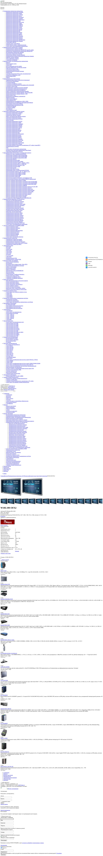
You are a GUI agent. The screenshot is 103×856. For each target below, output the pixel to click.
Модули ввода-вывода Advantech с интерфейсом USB (19, 177)
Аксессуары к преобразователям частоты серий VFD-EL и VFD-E (22, 359)
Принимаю (3, 854)
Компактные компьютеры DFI (13, 21)
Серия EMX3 (9, 295)
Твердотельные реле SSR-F (12, 333)
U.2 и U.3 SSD (9, 255)
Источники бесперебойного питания (15, 265)
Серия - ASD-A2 (10, 314)
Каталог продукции (8, 413)
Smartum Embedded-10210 (7, 599)
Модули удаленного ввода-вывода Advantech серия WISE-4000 (21, 184)
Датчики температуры (11, 371)
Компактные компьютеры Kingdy (14, 32)
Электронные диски (8, 245)
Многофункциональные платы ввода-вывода (17, 280)
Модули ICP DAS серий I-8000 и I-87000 (16, 172)
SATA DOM (9, 251)
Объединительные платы (12, 68)
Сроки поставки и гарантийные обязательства (17, 401)
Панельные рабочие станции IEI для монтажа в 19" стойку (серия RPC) (23, 145)
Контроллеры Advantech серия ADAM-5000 (16, 156)
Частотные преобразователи (10, 343)
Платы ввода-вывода (8, 279)
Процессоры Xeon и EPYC (12, 275)
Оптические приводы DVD (12, 70)
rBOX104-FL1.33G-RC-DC (7, 766)
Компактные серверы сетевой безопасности (16, 378)
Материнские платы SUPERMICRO (14, 270)
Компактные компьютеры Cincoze (14, 28)
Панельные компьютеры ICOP (13, 131)
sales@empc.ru (11, 387)
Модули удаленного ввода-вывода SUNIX (16, 196)
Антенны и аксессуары (11, 86)
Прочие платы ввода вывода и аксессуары (16, 289)
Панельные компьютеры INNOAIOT (15, 134)
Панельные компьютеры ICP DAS (14, 118)
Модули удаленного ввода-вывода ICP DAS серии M (18, 187)
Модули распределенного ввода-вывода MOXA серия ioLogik (21, 179)
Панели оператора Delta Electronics (14, 230)
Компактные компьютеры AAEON (14, 14)
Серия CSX (9, 293)
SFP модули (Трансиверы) (12, 81)
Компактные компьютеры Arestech (14, 18)
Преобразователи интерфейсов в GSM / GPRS (17, 101)
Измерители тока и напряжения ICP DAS (16, 154)
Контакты (8, 396)
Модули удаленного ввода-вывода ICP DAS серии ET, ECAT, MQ (22, 186)
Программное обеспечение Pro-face (14, 305)
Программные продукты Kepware (14, 308)
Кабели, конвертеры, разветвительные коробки (17, 91)
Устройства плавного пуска (10, 290)
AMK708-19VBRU (5, 666)
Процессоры (9, 72)
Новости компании (10, 408)
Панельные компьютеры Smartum (14, 53)
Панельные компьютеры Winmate (14, 144)
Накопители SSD (10, 273)
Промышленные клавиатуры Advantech (15, 241)
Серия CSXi (9, 294)
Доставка (8, 399)
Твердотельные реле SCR (12, 327)
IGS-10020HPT (4, 695)
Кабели (8, 77)
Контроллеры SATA (11, 76)
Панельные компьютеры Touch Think (15, 142)
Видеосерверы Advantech (12, 339)
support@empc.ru (12, 388)
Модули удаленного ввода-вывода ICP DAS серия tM (19, 192)
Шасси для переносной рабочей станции (16, 116)
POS (7, 147)
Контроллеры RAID (11, 268)
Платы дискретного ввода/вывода (14, 284)
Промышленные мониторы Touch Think (15, 204)
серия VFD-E (9, 358)
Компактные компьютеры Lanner (14, 33)
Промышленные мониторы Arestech (14, 215)
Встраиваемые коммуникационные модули (16, 88)
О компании (6, 393)
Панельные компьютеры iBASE (13, 130)
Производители (7, 466)
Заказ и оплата (9, 398)
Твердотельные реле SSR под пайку (14, 332)
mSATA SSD (9, 249)
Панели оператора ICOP (12, 235)
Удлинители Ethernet (11, 106)
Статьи (8, 409)
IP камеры (8, 342)
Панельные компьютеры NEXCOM (14, 140)
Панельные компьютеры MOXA (14, 137)
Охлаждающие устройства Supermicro (15, 274)
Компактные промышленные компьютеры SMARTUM (19, 51)
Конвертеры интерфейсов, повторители (15, 96)
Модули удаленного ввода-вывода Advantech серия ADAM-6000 (21, 182)
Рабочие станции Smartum (12, 57)
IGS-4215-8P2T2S (5, 751)
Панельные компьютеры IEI (13, 132)
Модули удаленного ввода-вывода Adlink (16, 180)
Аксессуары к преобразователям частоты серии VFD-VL (19, 364)
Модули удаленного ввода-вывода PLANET (16, 195)
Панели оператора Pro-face (12, 233)
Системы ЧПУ (9, 356)
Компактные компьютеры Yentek (14, 13)
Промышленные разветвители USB (14, 105)
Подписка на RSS (10, 412)
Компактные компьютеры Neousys (14, 37)
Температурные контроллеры (13, 373)
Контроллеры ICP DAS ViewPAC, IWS (15, 165)
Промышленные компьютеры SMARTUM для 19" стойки (20, 50)
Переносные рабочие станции (13, 115)
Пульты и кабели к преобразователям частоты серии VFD (20, 368)
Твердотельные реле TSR (12, 335)
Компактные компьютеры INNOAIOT (15, 19)
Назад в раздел (4, 525)
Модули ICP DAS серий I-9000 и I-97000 (16, 174)
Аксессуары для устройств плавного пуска (16, 292)
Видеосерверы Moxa (11, 340)
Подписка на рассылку (11, 411)
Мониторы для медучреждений (13, 211)
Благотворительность (11, 402)
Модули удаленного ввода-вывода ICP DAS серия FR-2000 (20, 190)
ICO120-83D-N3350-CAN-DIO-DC (9, 653)
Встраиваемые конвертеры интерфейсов (16, 90)
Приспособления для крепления (14, 367)
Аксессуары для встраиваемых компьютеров (17, 46)
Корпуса (8, 62)
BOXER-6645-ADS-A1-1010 (7, 639)
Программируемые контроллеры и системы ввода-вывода (17, 152)
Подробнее (59, 853)
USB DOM (8, 256)
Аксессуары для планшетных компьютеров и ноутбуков (19, 302)
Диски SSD (9, 65)
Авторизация (4, 845)
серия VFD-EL (9, 349)
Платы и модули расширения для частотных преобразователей (21, 366)
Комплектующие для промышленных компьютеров (15, 61)
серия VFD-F (9, 350)
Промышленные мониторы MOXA (14, 219)
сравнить (8, 517)
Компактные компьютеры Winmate (14, 41)
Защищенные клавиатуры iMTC (14, 244)
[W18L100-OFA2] (32, 497)
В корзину (3, 516)
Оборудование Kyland (11, 110)
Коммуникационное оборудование (11, 78)
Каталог (6, 476)
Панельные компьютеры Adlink (13, 122)
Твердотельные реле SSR (12, 330)
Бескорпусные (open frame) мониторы (15, 209)
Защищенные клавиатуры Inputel (14, 239)
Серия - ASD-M (10, 318)
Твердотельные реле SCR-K (12, 329)
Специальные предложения (10, 777)
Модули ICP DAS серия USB (13, 176)
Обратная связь (7, 468)
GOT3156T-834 (4, 680)
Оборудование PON (11, 100)
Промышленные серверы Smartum (14, 48)
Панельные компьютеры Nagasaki (14, 139)
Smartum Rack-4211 (5, 613)
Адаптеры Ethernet (10, 82)
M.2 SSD (8, 248)
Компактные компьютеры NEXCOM (15, 22)
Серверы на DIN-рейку (11, 379)
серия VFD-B (9, 345)
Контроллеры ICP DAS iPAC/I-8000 (14, 161)
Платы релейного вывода (12, 285)
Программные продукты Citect (13, 307)
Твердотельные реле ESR (12, 323)
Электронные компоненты (9, 374)
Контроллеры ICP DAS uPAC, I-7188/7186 (16, 164)
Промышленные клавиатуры (10, 238)
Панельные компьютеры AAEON (14, 121)
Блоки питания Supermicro (12, 261)
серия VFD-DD (9, 347)
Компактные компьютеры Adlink (14, 23)
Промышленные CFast (11, 258)
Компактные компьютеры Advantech (15, 17)
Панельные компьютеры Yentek (13, 113)
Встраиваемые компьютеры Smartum (15, 52)
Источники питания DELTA (13, 344)
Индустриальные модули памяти (14, 66)
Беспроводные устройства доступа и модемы (17, 87)
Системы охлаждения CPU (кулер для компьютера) (18, 73)
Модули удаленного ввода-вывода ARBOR (16, 185)
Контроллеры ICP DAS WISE (13, 166)
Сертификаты (9, 403)
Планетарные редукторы (12, 313)
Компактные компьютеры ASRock (14, 26)
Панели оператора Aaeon (12, 226)
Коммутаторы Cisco (11, 95)
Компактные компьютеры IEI (13, 31)
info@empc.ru (12, 385)
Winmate (17, 551)
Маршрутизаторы (10, 97)
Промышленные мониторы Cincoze (14, 216)
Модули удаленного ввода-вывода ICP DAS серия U (18, 194)
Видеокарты (9, 263)
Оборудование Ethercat (11, 98)
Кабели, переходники (11, 266)
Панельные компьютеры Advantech (14, 124)
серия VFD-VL (9, 354)
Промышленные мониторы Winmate (14, 220)
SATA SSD (8, 253)
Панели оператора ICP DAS (12, 231)
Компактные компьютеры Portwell (14, 38)
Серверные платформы (11, 60)
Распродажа (6, 467)
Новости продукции (11, 406)
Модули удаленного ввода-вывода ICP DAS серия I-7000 (19, 191)
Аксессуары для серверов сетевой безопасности (17, 382)
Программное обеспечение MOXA (14, 103)
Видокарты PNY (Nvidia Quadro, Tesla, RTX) (16, 264)
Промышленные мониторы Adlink (14, 213)
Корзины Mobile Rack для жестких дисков (16, 67)
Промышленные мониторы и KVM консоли (13, 199)
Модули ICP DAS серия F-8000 (13, 175)
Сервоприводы (7, 309)
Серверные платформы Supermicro (14, 278)
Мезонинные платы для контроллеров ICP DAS (17, 170)
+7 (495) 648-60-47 (5, 384)
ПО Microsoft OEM (10, 304)
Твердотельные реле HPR (12, 325)
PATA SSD (8, 250)
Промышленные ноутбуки (12, 146)
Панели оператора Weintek (12, 234)
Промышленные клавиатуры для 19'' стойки (16, 243)
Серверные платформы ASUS (13, 277)
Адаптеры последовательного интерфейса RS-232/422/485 (20, 85)
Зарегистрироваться (5, 810)
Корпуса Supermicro (11, 269)
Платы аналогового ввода (12, 282)
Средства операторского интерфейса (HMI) (13, 225)
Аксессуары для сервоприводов (13, 312)
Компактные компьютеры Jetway (14, 16)
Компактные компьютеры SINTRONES (15, 39)
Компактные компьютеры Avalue (14, 27)
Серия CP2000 (9, 361)
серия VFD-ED (9, 348)
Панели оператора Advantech (13, 228)
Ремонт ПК (6, 470)
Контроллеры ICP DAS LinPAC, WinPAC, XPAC (17, 162)
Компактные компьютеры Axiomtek (14, 12)
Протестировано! (10, 407)
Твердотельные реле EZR (12, 324)
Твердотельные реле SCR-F (12, 328)
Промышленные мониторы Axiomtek (15, 201)
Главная (2, 476)
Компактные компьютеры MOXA (14, 34)
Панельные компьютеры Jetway (13, 117)
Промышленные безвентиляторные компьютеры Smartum (20, 56)
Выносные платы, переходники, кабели (15, 288)
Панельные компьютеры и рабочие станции (13, 111)
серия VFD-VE (9, 353)
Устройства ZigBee (10, 107)
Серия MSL (9, 319)
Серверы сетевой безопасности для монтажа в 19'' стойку (20, 381)
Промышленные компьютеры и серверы (13, 47)
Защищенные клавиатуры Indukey (14, 240)
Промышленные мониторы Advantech (15, 205)
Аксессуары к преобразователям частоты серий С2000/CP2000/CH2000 (23, 363)
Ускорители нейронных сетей (13, 75)
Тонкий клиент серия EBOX (13, 43)
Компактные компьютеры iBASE (14, 29)
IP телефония (9, 108)
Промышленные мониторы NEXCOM (15, 223)
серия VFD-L (9, 352)
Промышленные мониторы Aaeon (14, 210)
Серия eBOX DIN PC (11, 42)
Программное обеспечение (9, 303)
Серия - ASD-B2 (10, 315)
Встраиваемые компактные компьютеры (13, 11)
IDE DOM (8, 246)
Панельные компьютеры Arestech (14, 126)
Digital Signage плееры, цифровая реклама (16, 44)
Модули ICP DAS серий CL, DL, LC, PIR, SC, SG (18, 171)
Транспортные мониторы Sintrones (14, 221)
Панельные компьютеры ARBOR (14, 125)
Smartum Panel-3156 (5, 584)
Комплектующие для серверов (10, 260)
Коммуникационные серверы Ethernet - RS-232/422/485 (19, 92)
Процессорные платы (11, 63)
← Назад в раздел (5, 559)
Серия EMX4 (9, 297)
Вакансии (8, 397)
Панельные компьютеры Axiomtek (14, 112)
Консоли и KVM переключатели (14, 200)
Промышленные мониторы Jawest (14, 203)
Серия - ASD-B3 (10, 317)
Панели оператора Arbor (12, 229)
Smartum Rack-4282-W (6, 708)
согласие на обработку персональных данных (33, 842)
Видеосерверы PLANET (12, 338)
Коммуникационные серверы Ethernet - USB (16, 93)
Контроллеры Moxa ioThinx (12, 169)
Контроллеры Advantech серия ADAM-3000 (16, 155)
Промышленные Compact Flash (13, 259)
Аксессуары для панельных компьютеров (16, 149)
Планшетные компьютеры (12, 300)
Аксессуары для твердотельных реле (15, 322)
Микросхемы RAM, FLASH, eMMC (14, 376)
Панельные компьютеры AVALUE (14, 151)
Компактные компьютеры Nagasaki (14, 36)
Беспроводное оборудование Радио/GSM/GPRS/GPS (18, 197)
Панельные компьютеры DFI (13, 129)
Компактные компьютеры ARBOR (14, 24)
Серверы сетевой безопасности (10, 377)
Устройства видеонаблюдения (10, 337)
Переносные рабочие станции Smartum (15, 55)
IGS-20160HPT (4, 723)
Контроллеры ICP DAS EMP (13, 160)
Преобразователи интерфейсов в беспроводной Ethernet (19, 102)
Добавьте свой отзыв (6, 553)
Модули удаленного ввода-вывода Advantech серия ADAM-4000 (21, 181)
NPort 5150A (4, 570)
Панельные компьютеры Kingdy (14, 136)
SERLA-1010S (4, 738)
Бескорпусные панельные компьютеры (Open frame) (18, 150)
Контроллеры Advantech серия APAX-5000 (16, 157)
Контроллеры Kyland (11, 167)
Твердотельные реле (8, 320)
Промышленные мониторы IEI (13, 206)
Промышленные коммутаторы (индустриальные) (18, 80)
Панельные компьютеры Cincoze (14, 127)
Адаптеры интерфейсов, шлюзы (14, 83)
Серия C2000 (9, 362)
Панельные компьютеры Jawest (13, 135)
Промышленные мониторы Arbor (14, 214)
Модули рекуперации (11, 372)
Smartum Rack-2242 (5, 625)
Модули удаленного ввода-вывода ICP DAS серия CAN (19, 189)
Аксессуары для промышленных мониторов (16, 224)
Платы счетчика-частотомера (13, 287)
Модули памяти (10, 271)
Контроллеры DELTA (11, 159)
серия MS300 (9, 310)
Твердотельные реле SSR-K (12, 334)
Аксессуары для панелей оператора (14, 236)
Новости (5, 404)
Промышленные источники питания (15, 71)
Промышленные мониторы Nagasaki (15, 208)
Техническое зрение (11, 357)
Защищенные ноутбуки (11, 299)
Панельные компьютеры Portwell (14, 141)
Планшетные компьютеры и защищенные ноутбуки (15, 298)
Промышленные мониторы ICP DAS (15, 218)
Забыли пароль (4, 804)
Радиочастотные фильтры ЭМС (13, 369)
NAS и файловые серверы (12, 58)
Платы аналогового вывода (12, 283)
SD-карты (8, 254)
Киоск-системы (10, 120)
